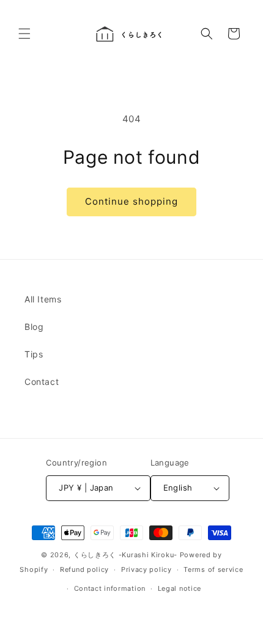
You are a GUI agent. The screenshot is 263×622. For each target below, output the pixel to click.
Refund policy (84, 569)
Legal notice (179, 588)
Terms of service (213, 569)
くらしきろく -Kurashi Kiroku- (125, 555)
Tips (33, 354)
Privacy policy (146, 569)
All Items (42, 299)
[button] (24, 33)
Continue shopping (131, 201)
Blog (33, 326)
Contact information (110, 588)
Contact (41, 381)
